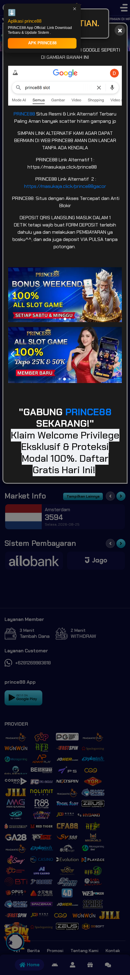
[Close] (120, 30)
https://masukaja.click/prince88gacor (65, 186)
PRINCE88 (25, 114)
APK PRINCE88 (42, 43)
